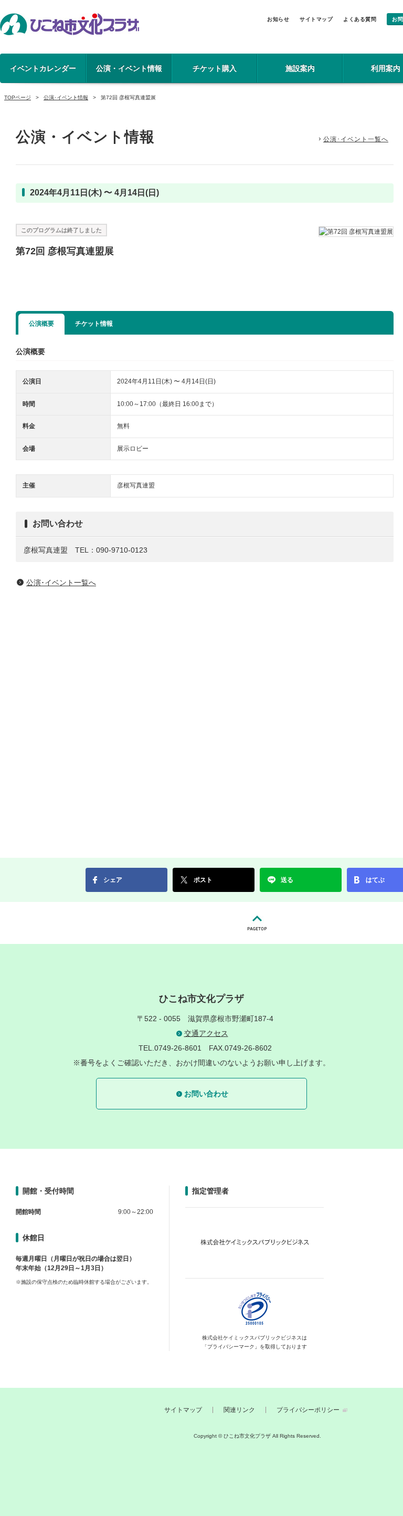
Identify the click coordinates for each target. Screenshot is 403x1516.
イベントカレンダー (43, 68)
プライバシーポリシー (308, 1410)
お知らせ (278, 19)
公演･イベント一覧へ (355, 139)
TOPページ (17, 97)
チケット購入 (215, 68)
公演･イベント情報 (66, 97)
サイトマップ (316, 19)
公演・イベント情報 (129, 68)
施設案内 (300, 68)
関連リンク (239, 1410)
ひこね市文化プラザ (69, 24)
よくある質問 (359, 19)
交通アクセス (206, 1033)
